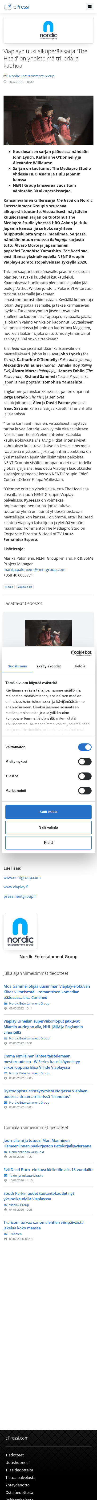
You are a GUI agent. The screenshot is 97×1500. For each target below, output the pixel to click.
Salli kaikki (48, 812)
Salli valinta (48, 827)
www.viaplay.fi (16, 887)
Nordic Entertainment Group (31, 76)
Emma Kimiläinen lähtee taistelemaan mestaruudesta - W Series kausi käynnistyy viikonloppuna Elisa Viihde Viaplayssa (42, 1061)
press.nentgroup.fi (20, 896)
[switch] (85, 761)
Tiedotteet (14, 1455)
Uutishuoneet (17, 1462)
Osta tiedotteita (19, 1492)
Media (9, 587)
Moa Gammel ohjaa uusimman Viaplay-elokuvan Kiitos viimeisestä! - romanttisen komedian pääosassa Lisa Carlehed (47, 992)
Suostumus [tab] (17, 666)
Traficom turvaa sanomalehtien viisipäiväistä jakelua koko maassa (44, 1225)
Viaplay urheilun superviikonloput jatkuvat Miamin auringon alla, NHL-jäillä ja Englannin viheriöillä (43, 1027)
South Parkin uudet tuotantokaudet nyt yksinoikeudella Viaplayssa (39, 1196)
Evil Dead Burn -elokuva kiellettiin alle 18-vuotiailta (48, 1169)
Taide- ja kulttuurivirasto (26, 1175)
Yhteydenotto (17, 1485)
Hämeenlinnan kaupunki (26, 1152)
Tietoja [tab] (79, 666)
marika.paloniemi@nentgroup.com (34, 569)
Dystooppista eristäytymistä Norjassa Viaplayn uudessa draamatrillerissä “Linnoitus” (45, 1093)
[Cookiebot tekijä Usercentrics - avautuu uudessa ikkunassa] (71, 653)
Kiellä (48, 843)
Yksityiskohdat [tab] (48, 666)
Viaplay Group (19, 1205)
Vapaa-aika (25, 587)
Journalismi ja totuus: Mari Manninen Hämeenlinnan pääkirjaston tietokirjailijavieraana (47, 1143)
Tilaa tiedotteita (19, 1470)
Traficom (15, 1234)
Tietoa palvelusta (20, 1477)
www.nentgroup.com (22, 877)
